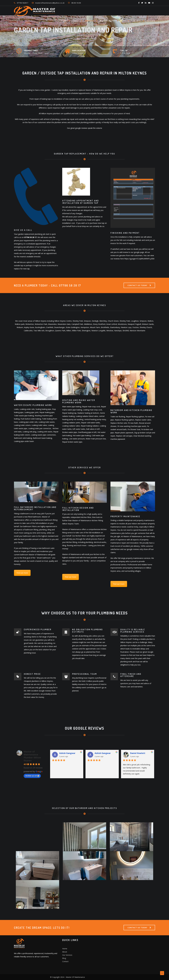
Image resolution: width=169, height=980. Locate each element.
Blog (123, 21)
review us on (31, 775)
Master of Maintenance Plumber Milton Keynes (32, 756)
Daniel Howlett (137, 753)
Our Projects (107, 21)
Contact (136, 21)
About (75, 21)
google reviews (81, 128)
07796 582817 (22, 3)
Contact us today (137, 285)
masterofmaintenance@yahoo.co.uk (49, 3)
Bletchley (103, 321)
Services (89, 21)
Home (64, 21)
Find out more (22, 573)
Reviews (151, 21)
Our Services (108, 46)
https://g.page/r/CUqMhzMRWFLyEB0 (139, 258)
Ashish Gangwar (67, 753)
